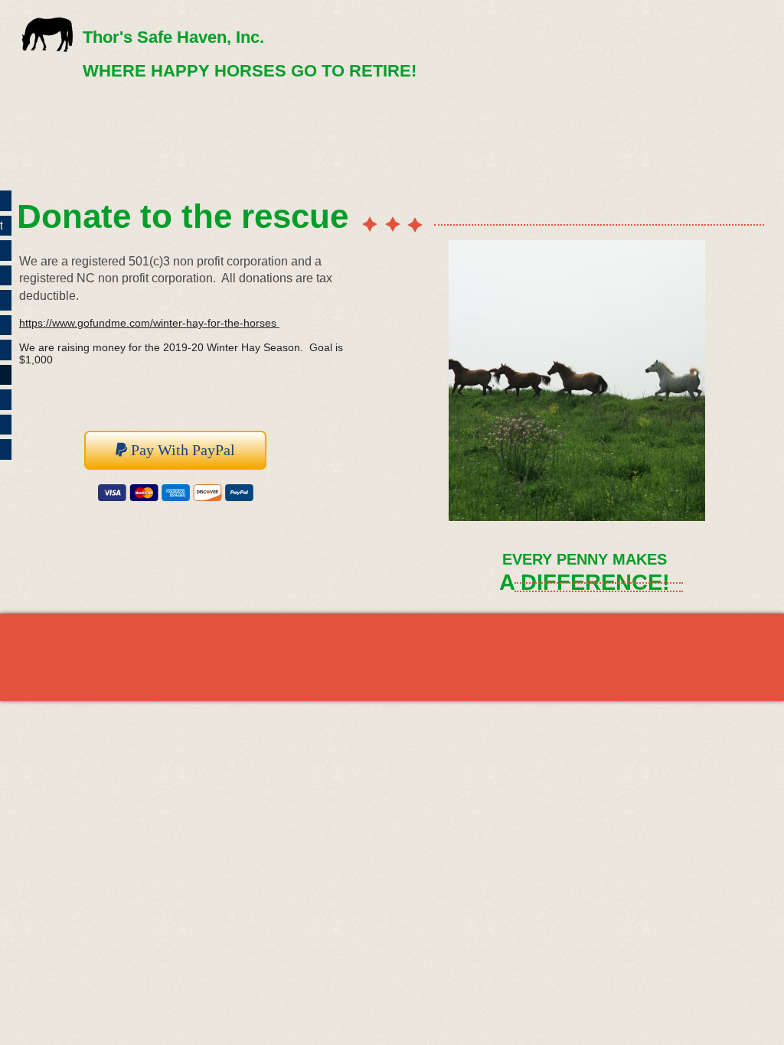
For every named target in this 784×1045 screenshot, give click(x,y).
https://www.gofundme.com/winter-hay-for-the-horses (147, 323)
